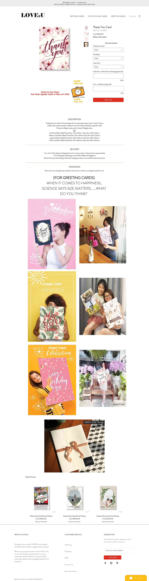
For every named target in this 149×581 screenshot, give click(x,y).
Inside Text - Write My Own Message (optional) (108, 72)
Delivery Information (100, 37)
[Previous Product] (22, 497)
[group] (74, 502)
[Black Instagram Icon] (111, 563)
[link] (139, 16)
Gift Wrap (96, 54)
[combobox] (108, 50)
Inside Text (97, 63)
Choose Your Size (99, 46)
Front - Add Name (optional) (102, 84)
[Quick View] (41, 497)
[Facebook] (105, 563)
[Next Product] (126, 497)
